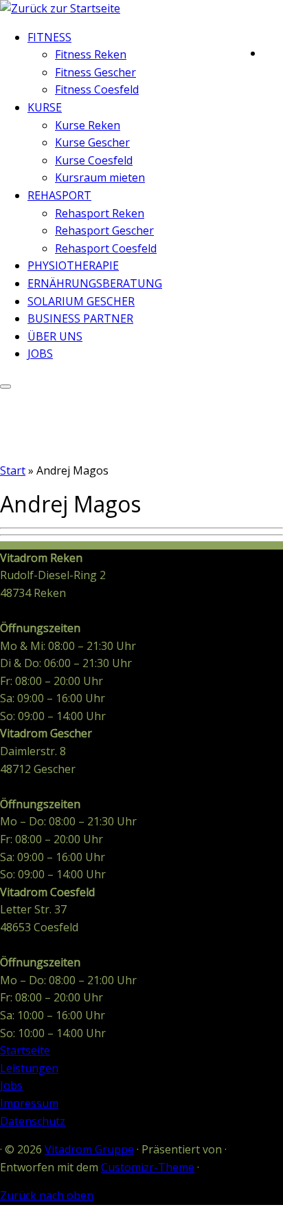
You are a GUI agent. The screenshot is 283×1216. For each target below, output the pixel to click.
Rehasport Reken (99, 213)
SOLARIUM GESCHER (81, 301)
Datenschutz (32, 1121)
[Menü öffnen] (5, 386)
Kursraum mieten (100, 177)
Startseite (25, 1050)
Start (12, 470)
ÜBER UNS (54, 336)
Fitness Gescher (95, 72)
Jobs (11, 1085)
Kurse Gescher (92, 142)
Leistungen (29, 1068)
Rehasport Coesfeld (106, 248)
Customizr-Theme (147, 1167)
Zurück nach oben (46, 1195)
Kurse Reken (87, 125)
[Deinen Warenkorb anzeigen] (273, 50)
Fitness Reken (90, 54)
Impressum (29, 1103)
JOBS (40, 353)
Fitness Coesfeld (97, 89)
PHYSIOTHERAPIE (73, 265)
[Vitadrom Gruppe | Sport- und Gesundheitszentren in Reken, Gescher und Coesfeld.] (60, 8)
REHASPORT (59, 195)
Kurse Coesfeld (94, 160)
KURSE (44, 107)
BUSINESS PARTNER (80, 318)
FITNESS (49, 37)
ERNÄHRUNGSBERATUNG (94, 283)
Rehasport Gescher (104, 230)
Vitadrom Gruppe (89, 1149)
